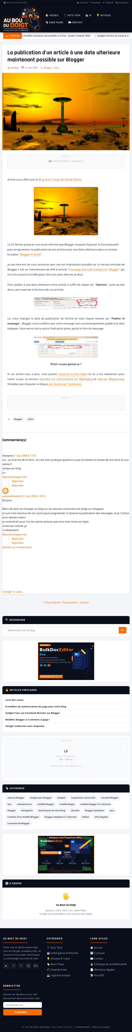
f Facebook (95, 2)
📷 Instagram (122, 2)
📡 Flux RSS (97, 975)
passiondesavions (12, 496)
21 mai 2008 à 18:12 (34, 496)
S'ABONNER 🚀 (22, 1012)
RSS (36, 965)
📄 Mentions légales (102, 969)
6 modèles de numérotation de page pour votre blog (35, 706)
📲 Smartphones (57, 969)
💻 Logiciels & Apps (58, 975)
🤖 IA (88, 15)
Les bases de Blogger (18, 823)
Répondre (8, 477)
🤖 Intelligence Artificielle (62, 953)
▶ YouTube (82, 2)
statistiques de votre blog (51, 810)
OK (122, 630)
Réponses (18, 481)
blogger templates (94, 810)
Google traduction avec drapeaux (24, 726)
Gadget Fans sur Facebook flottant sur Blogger (32, 712)
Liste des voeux (14, 699)
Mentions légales (101, 1026)
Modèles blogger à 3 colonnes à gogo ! (27, 719)
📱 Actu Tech (72, 15)
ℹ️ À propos (97, 953)
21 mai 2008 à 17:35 (24, 455)
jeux (112, 810)
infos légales (101, 816)
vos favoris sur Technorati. (65, 384)
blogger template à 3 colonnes (60, 816)
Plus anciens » (70, 602)
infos (56, 67)
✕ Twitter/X (107, 2)
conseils (75, 810)
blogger (48, 67)
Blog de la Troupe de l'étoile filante (59, 179)
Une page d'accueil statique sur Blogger (94, 269)
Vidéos (85, 816)
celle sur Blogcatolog (110, 379)
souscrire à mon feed (72, 374)
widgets (61, 797)
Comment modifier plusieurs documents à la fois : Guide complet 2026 (49, 35)
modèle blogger (45, 804)
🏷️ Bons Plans (54, 22)
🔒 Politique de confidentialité (108, 964)
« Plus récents (51, 602)
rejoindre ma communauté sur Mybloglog (66, 379)
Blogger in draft (30, 254)
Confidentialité (82, 1026)
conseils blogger (109, 797)
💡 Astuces (103, 15)
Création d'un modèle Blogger (23, 816)
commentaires (24, 804)
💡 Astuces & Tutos (58, 958)
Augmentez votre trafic (83, 797)
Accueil (84, 602)
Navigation (27, 810)
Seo (9, 804)
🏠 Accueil (52, 15)
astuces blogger (15, 797)
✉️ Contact (75, 22)
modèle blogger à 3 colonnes (95, 804)
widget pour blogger (41, 797)
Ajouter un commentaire (17, 547)
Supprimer (20, 477)
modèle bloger (67, 804)
